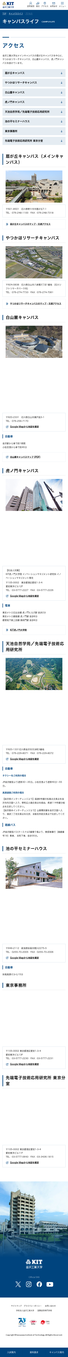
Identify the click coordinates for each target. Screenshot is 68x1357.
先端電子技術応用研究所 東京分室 (24, 140)
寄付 (38, 6)
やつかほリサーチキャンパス (21, 82)
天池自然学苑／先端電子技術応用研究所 (27, 112)
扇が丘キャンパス (15, 73)
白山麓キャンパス (15, 92)
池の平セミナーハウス (17, 121)
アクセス (44, 6)
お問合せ (53, 6)
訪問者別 (30, 6)
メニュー (62, 6)
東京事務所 (11, 131)
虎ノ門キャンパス (15, 102)
